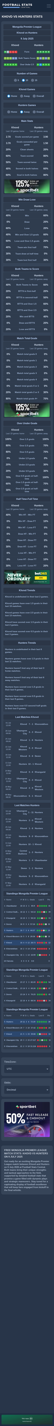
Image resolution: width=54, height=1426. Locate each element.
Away (27, 96)
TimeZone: (10, 1062)
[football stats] (23, 6)
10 (27, 80)
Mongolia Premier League (27, 27)
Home (14, 96)
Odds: (7, 1082)
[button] (49, 6)
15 (36, 80)
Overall (40, 96)
